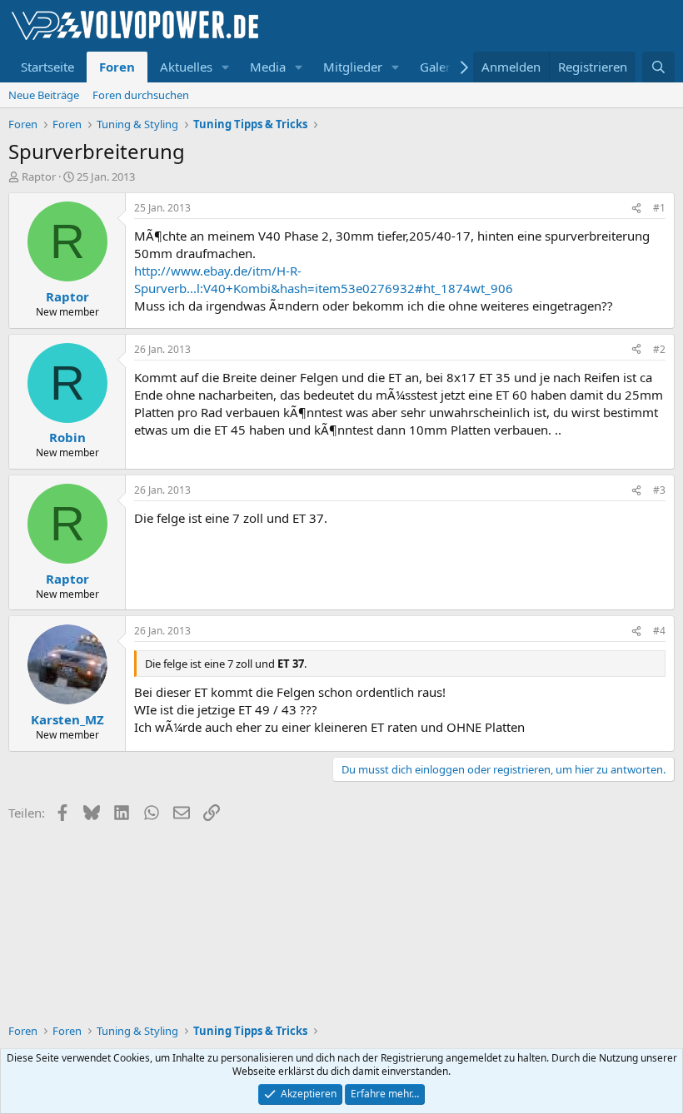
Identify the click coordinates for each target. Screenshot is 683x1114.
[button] (225, 67)
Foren (117, 66)
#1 (659, 208)
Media (268, 66)
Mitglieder (352, 66)
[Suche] (658, 67)
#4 (659, 631)
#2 (659, 349)
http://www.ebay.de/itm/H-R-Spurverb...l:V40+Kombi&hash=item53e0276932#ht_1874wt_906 (323, 279)
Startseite (47, 66)
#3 (659, 490)
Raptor (39, 176)
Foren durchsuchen (140, 94)
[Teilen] (636, 208)
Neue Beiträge (43, 94)
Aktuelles (186, 66)
